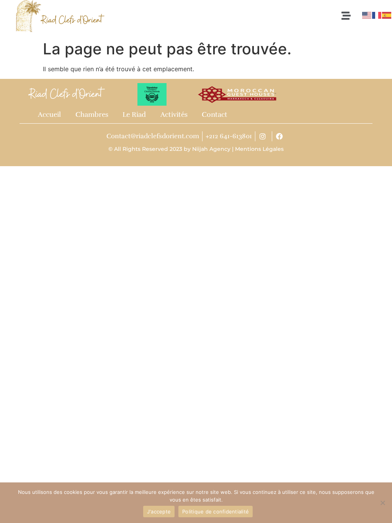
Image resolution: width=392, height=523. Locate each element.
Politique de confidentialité (215, 511)
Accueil (49, 114)
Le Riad (134, 114)
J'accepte (159, 511)
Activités (174, 114)
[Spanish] (387, 14)
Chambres (91, 114)
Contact (214, 114)
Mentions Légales (259, 148)
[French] (377, 14)
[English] (367, 14)
